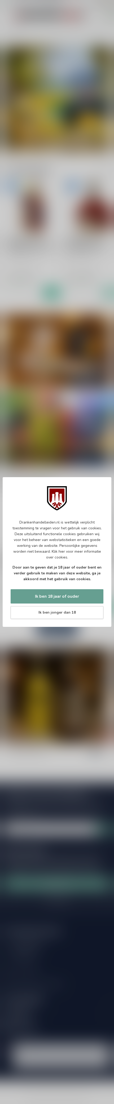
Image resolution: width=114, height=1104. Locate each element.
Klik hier (58, 551)
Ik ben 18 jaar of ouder (57, 596)
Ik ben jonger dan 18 (57, 612)
